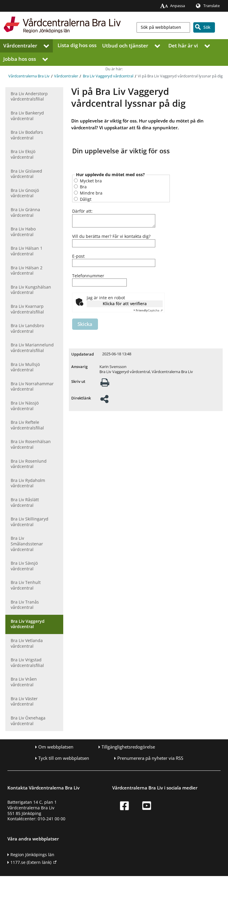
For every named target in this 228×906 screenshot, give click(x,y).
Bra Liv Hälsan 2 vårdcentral (26, 270)
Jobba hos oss (19, 58)
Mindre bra (90, 193)
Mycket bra (90, 181)
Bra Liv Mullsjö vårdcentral (25, 367)
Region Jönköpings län (32, 854)
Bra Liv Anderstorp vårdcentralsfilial (29, 96)
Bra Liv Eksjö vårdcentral (23, 154)
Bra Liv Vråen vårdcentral (24, 681)
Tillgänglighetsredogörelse (128, 747)
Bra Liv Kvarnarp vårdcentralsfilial (27, 309)
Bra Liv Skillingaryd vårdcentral (29, 521)
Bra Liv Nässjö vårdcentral (25, 405)
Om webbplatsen (55, 747)
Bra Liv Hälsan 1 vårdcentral (26, 251)
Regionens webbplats (209, 13)
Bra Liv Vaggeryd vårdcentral (108, 76)
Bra (83, 187)
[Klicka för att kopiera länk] (104, 401)
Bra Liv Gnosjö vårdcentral (25, 193)
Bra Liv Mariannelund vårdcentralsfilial (32, 347)
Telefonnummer (88, 275)
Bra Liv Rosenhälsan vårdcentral (31, 444)
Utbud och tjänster (125, 45)
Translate (211, 5)
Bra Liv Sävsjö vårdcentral (24, 565)
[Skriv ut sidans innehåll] (104, 384)
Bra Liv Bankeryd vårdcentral (27, 115)
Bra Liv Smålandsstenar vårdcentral (27, 543)
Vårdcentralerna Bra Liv (29, 76)
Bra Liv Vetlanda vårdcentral (27, 643)
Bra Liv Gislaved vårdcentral (26, 173)
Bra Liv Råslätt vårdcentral (25, 502)
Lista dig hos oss (77, 45)
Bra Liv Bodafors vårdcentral (27, 135)
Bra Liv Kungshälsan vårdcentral (31, 289)
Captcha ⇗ (149, 310)
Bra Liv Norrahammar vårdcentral (32, 386)
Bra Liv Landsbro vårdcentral (27, 328)
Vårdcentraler (20, 45)
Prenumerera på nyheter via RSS (150, 758)
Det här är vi (183, 45)
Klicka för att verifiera (125, 303)
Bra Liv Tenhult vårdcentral (26, 585)
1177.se (30, 862)
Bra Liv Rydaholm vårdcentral (28, 483)
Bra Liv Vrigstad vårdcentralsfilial (27, 662)
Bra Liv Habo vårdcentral (23, 231)
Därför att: (82, 211)
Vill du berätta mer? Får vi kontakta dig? (111, 236)
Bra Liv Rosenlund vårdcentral (29, 463)
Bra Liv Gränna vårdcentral (25, 212)
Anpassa (177, 5)
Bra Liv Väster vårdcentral (24, 701)
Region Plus (153, 13)
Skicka (84, 324)
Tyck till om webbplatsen (63, 758)
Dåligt (85, 199)
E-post (78, 256)
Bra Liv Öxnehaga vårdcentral (28, 720)
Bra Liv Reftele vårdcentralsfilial (27, 425)
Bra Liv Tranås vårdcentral (25, 604)
